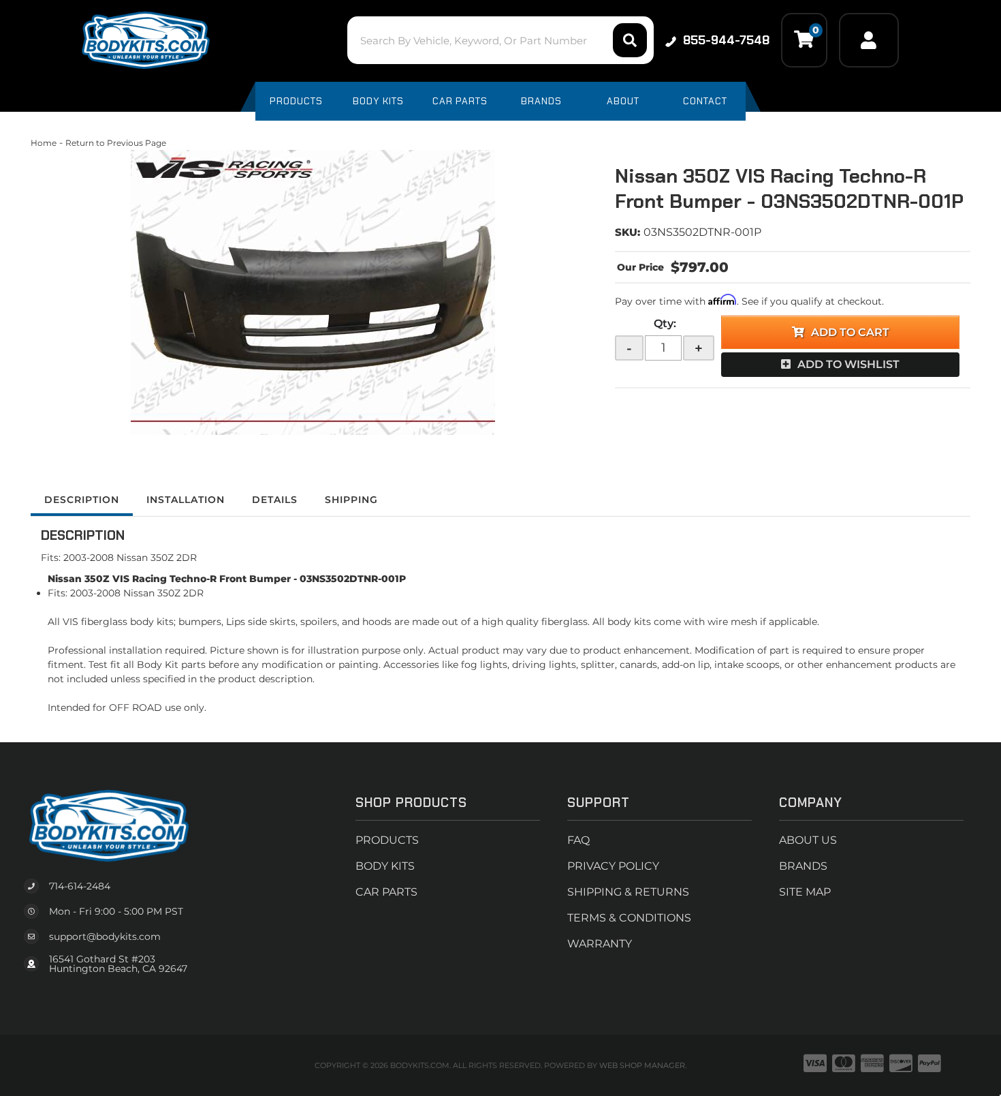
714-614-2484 (79, 886)
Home (44, 143)
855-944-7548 (726, 40)
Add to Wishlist (848, 364)
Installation (185, 499)
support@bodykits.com (105, 936)
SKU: (627, 232)
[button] (500, 40)
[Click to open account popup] (869, 40)
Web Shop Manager (642, 1065)
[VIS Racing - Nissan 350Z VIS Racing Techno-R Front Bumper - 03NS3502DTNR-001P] (312, 292)
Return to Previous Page (115, 143)
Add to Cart (850, 332)
